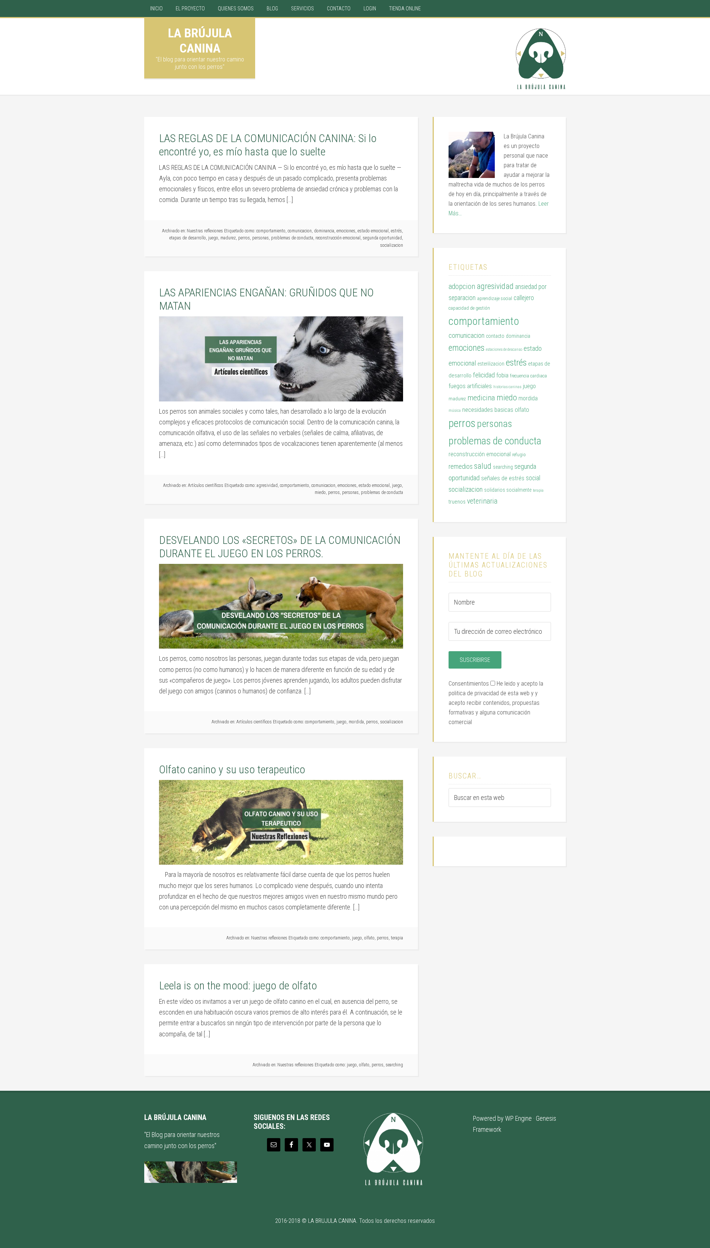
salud (482, 466)
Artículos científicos (205, 485)
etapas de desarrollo (187, 237)
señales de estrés (502, 478)
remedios (461, 466)
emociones (346, 230)
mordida (356, 721)
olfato (369, 938)
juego (213, 237)
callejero (524, 298)
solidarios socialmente (507, 490)
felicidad (484, 375)
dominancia (324, 230)
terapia (397, 938)
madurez (228, 237)
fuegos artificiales (470, 386)
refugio (519, 454)
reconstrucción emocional (338, 237)
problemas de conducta (292, 237)
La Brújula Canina (200, 40)
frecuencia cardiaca (528, 376)
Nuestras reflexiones (205, 230)
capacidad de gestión (469, 308)
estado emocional (373, 230)
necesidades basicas (487, 409)
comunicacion (300, 230)
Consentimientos (469, 683)
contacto (495, 336)
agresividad (267, 485)
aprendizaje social (494, 298)
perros (244, 237)
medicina (481, 397)
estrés (396, 230)
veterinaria (482, 501)
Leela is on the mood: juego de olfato (238, 985)
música (455, 410)
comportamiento (270, 230)
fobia (502, 375)
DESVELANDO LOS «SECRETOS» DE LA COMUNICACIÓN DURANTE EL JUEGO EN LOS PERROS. (279, 547)
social (533, 478)
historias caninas (507, 386)
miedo (320, 492)
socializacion (391, 245)
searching (394, 1064)
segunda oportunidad (382, 237)
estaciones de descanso (504, 349)
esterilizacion (490, 364)
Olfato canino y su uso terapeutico (232, 769)
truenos (457, 501)
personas (260, 237)
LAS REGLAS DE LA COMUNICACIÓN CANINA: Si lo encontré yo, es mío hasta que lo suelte (267, 145)
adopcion (462, 286)
